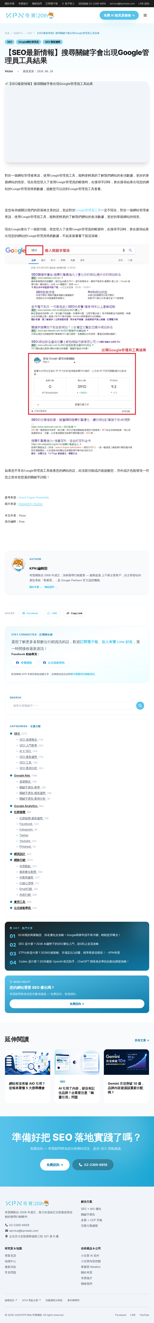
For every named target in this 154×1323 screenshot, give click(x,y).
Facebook (32, 613)
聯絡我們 (37, 3)
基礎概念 (25, 781)
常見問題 (10, 1272)
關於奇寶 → (35, 587)
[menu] (145, 15)
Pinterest (25, 846)
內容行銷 (25, 894)
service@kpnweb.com (122, 3)
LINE (54, 613)
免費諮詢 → (77, 1003)
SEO (29, 33)
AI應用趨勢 (26, 877)
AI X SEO (25, 751)
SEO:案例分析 (28, 768)
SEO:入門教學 (28, 745)
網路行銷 (20, 860)
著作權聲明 (73, 1300)
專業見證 (10, 1255)
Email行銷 (26, 888)
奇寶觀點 (25, 866)
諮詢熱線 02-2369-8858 (92, 3)
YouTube (144, 1314)
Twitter (23, 835)
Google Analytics (26, 806)
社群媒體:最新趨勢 (31, 818)
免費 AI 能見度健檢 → (119, 15)
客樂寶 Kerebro (90, 1266)
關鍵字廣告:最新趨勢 (32, 793)
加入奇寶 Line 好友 (117, 642)
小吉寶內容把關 (91, 1261)
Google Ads (22, 775)
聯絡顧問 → (51, 587)
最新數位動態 (28, 871)
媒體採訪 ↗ (11, 1300)
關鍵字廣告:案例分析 (32, 798)
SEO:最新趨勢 (52, 41)
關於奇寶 (9, 3)
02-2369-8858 (95, 1165)
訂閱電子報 (52, 3)
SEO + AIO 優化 (91, 1208)
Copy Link (76, 613)
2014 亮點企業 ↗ (31, 1300)
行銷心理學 (26, 883)
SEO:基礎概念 (28, 739)
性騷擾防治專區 (54, 1300)
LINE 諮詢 (144, 3)
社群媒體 (20, 812)
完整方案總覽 (89, 1225)
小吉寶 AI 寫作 (90, 1255)
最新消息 (10, 1266)
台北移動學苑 (56, 662)
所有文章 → (142, 1040)
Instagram (26, 829)
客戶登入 (70, 3)
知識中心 (18, 33)
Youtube (25, 840)
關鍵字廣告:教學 (30, 787)
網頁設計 (20, 854)
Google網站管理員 (28, 41)
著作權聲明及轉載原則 (83, 674)
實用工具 (20, 901)
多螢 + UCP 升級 (91, 1220)
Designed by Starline (31, 503)
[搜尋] (140, 706)
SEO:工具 (25, 762)
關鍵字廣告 (88, 1214)
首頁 (7, 33)
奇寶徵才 (23, 3)
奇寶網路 (26, 662)
